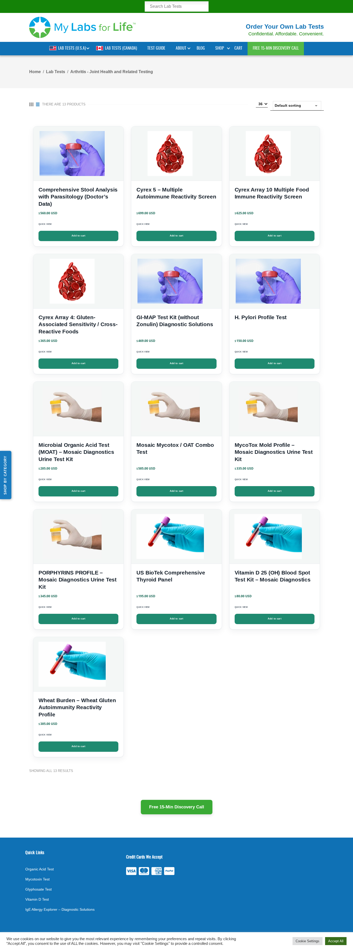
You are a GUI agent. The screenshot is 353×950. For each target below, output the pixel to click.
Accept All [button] (335, 941)
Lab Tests (55, 72)
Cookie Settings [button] (307, 941)
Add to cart (78, 235)
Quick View (45, 224)
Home (35, 72)
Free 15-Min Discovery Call (176, 807)
